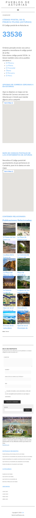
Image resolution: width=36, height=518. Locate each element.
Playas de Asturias (8, 474)
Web (6, 383)
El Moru (9, 76)
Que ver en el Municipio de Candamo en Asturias (16, 461)
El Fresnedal (10, 68)
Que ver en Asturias (8, 476)
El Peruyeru (10, 73)
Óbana (8, 70)
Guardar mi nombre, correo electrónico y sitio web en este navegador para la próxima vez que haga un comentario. (17, 393)
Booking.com (6, 445)
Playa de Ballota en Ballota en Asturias (13, 454)
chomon (7, 331)
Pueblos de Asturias (18, 3)
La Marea (9, 65)
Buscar (6, 407)
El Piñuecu (10, 63)
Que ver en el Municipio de (10, 479)
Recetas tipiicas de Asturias (10, 481)
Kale (23, 512)
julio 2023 (5, 491)
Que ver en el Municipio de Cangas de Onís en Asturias (17, 456)
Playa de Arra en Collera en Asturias (13, 464)
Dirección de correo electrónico (14, 376)
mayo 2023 (5, 496)
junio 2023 (5, 494)
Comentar (6, 357)
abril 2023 (5, 499)
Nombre (7, 369)
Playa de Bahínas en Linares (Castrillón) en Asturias (17, 459)
